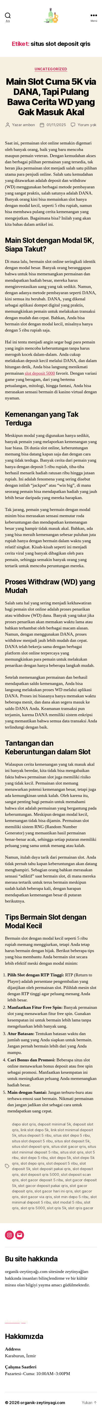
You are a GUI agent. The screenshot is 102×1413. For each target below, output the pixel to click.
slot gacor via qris (36, 1196)
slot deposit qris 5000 (40, 1174)
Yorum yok (87, 124)
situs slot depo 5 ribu (71, 1135)
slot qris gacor (80, 1208)
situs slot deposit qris (30, 1146)
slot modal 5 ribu (67, 1202)
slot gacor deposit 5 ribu (42, 1180)
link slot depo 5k (35, 1130)
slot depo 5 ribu (34, 1157)
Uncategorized (51, 69)
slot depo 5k (60, 1157)
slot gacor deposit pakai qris (43, 1185)
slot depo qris (32, 1163)
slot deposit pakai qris (51, 1168)
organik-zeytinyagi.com (42, 1402)
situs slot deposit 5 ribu (32, 1141)
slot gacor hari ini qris (53, 1191)
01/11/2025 (56, 124)
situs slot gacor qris (68, 1146)
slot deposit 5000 (40, 373)
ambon (29, 124)
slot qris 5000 (33, 1208)
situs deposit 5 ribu (34, 1135)
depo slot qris (24, 1124)
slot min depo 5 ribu (71, 1196)
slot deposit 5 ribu (61, 1163)
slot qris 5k (56, 1208)
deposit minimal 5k (54, 1124)
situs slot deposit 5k (72, 1141)
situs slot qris (71, 1152)
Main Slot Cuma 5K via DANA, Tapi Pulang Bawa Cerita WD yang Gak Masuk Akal (51, 96)
